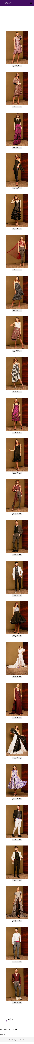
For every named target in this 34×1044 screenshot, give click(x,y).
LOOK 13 (17, 555)
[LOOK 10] (17, 414)
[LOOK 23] (17, 943)
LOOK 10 (17, 432)
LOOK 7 (17, 310)
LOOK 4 (17, 188)
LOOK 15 (17, 636)
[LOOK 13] (17, 536)
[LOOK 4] (17, 169)
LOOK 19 (17, 799)
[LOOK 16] (17, 658)
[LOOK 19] (17, 780)
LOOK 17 (17, 717)
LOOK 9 (17, 392)
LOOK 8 (17, 351)
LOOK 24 (17, 1002)
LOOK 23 (17, 962)
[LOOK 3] (17, 129)
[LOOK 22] (17, 902)
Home (9, 21)
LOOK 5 (17, 229)
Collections (16, 21)
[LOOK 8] (17, 332)
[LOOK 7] (17, 292)
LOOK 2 (17, 107)
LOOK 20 (17, 839)
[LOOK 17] (17, 699)
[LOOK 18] (17, 739)
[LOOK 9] (17, 373)
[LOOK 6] (17, 251)
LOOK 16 (17, 677)
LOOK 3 (17, 147)
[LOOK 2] (17, 88)
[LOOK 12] (17, 495)
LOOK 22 (17, 921)
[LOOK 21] (17, 862)
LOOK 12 (17, 514)
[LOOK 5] (17, 210)
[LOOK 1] (17, 47)
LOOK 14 (17, 595)
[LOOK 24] (17, 984)
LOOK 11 (17, 473)
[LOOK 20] (17, 821)
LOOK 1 (17, 66)
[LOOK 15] (17, 617)
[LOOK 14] (17, 577)
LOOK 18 (17, 758)
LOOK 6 (17, 270)
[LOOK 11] (17, 454)
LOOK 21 (17, 880)
